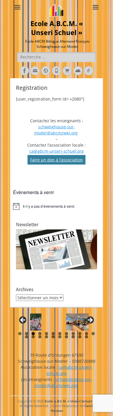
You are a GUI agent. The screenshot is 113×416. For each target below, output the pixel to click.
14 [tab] (33, 336)
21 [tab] (79, 336)
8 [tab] (66, 333)
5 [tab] (46, 333)
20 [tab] (73, 336)
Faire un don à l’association (56, 160)
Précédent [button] (23, 320)
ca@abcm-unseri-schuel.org (56, 151)
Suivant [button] (89, 320)
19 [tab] (66, 336)
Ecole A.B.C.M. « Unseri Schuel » (70, 401)
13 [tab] (26, 336)
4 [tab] (39, 333)
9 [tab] (73, 333)
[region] (56, 322)
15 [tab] (39, 336)
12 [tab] (93, 333)
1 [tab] (19, 333)
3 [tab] (33, 333)
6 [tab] (53, 333)
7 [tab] (59, 333)
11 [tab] (86, 333)
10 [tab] (79, 333)
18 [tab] (59, 336)
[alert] (56, 206)
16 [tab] (46, 336)
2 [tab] (26, 333)
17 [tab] (53, 336)
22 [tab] (86, 336)
